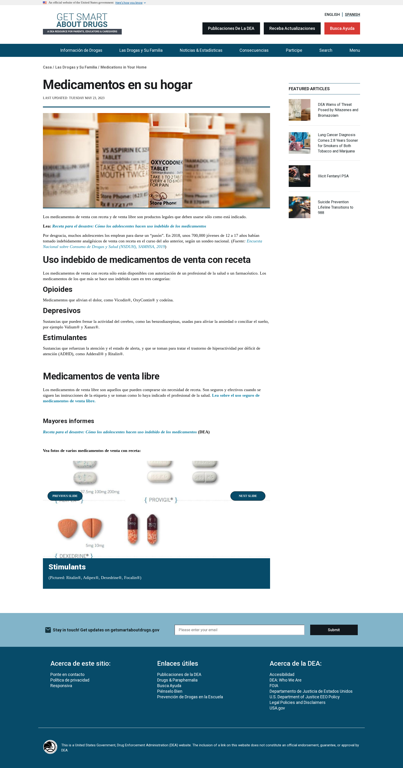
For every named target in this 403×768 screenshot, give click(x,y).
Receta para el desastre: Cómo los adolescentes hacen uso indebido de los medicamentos (129, 226)
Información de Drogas (81, 50)
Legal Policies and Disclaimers (298, 702)
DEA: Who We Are (286, 680)
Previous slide (65, 496)
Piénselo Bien (169, 691)
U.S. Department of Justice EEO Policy (305, 696)
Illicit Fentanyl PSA (333, 176)
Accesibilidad (282, 674)
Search (325, 50)
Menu (355, 50)
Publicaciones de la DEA (231, 28)
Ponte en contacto (67, 674)
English (332, 14)
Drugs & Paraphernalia (177, 680)
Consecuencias (254, 50)
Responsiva (61, 685)
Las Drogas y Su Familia (141, 50)
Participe (294, 50)
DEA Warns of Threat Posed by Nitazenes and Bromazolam (338, 109)
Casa (47, 67)
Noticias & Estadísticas (201, 50)
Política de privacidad (69, 680)
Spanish (352, 14)
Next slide (248, 496)
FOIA (274, 685)
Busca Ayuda (342, 28)
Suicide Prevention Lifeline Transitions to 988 (335, 207)
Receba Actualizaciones (292, 28)
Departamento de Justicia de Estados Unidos (311, 691)
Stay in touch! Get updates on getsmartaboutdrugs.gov (106, 629)
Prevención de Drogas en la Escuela (190, 696)
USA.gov (277, 708)
